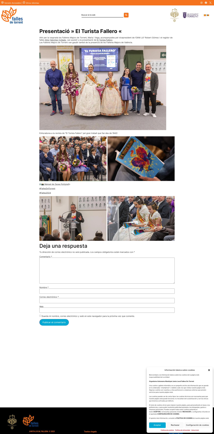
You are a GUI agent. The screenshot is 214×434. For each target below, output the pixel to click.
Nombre (44, 287)
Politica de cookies (167, 430)
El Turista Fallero (104, 40)
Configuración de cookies (197, 425)
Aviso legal (195, 430)
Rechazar (175, 425)
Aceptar (157, 425)
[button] (209, 370)
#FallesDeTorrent (47, 188)
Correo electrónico (49, 297)
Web (41, 307)
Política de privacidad (182, 430)
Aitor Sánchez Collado (55, 40)
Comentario (45, 257)
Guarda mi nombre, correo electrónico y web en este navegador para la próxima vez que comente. (88, 316)
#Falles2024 (45, 193)
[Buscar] (126, 15)
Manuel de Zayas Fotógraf (56, 184)
